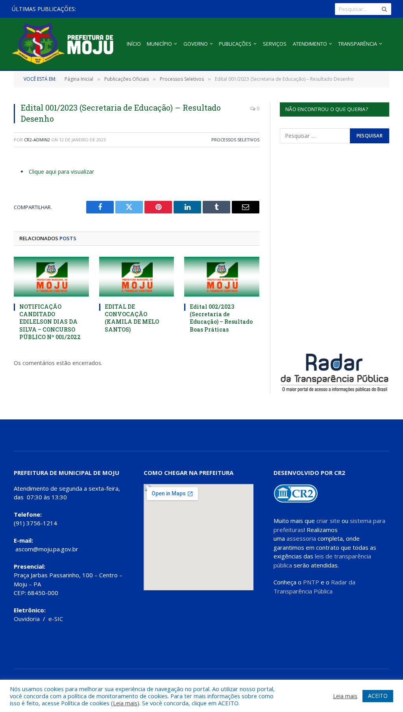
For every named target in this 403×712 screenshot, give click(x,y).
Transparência (357, 43)
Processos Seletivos (235, 140)
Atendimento (310, 43)
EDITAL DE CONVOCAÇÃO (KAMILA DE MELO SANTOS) (132, 318)
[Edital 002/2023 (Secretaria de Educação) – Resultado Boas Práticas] (221, 277)
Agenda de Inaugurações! (122, 9)
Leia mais (125, 703)
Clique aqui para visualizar (61, 171)
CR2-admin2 (37, 140)
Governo (195, 43)
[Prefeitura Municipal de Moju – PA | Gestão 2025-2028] (65, 43)
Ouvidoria (27, 619)
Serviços (275, 43)
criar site (328, 521)
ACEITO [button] (378, 695)
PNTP (311, 582)
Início (134, 43)
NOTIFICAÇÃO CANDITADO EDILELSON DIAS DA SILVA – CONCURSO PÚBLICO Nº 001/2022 (50, 321)
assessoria (301, 538)
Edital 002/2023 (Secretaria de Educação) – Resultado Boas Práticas (221, 318)
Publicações (235, 43)
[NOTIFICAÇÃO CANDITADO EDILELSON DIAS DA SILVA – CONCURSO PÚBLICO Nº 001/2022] (51, 277)
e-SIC (55, 619)
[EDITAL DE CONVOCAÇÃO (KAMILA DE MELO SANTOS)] (136, 277)
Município (159, 43)
